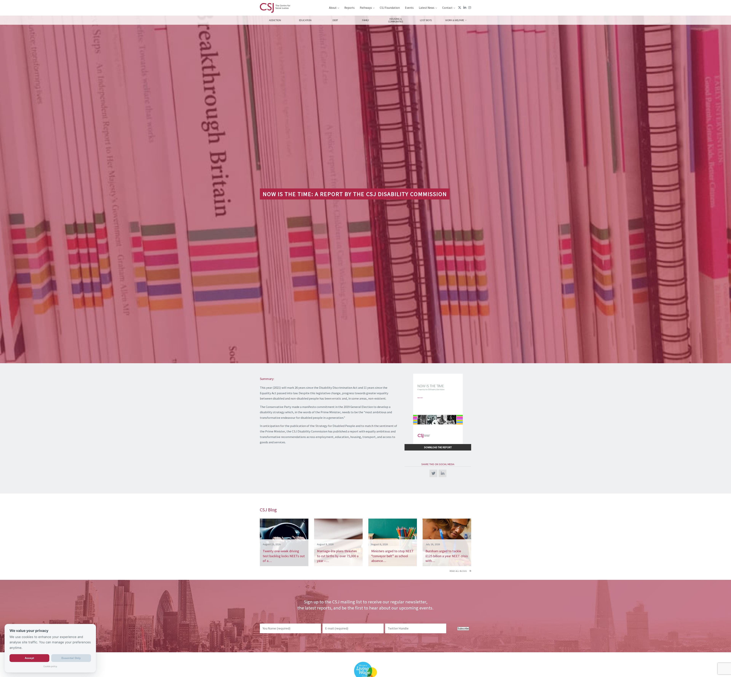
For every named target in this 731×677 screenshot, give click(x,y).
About (333, 8)
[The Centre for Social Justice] (275, 8)
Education (305, 20)
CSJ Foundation (390, 8)
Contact (447, 8)
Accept (29, 658)
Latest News (426, 8)
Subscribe (463, 628)
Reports (349, 8)
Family (365, 20)
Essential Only (71, 658)
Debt (335, 20)
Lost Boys (426, 20)
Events (409, 8)
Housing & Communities (395, 20)
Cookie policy (50, 666)
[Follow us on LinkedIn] (464, 8)
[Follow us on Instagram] (469, 8)
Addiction (275, 20)
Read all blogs (458, 571)
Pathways (366, 8)
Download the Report (438, 447)
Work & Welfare (454, 20)
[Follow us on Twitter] (459, 8)
